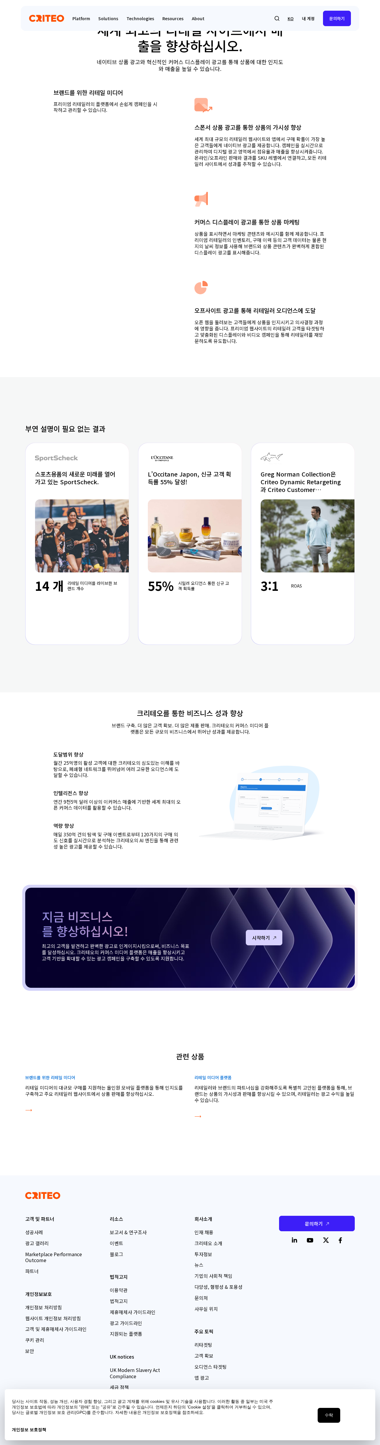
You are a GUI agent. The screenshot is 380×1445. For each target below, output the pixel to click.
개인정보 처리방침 (43, 1307)
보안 (29, 1350)
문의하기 (337, 18)
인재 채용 (203, 1232)
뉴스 (198, 1264)
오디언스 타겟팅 (210, 1366)
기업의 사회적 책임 (213, 1275)
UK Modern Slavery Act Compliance (135, 1373)
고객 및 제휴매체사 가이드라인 (56, 1328)
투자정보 (203, 1254)
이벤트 (116, 1243)
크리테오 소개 (208, 1243)
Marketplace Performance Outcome (53, 1257)
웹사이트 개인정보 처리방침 (53, 1318)
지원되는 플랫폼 (126, 1333)
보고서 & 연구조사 (128, 1232)
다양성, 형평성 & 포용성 (218, 1286)
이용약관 (119, 1290)
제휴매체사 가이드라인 (133, 1312)
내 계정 (308, 18)
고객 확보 (203, 1355)
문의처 (201, 1297)
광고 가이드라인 (126, 1323)
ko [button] (291, 18)
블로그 (116, 1254)
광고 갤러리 (37, 1243)
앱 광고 (201, 1377)
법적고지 (119, 1301)
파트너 (32, 1271)
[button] (277, 18)
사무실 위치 (206, 1308)
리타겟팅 (203, 1344)
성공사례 (34, 1232)
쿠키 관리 (34, 1339)
